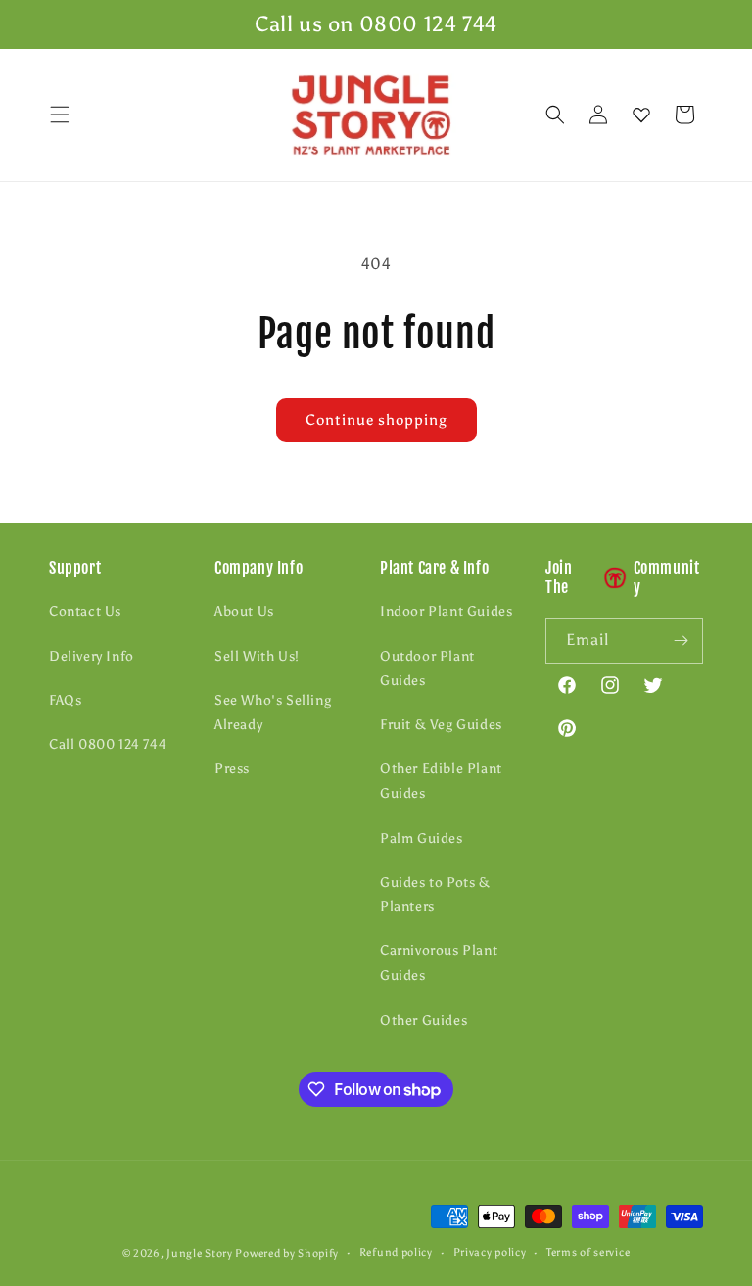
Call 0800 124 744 (107, 744)
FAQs (65, 700)
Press (232, 768)
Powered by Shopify (287, 1253)
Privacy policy (490, 1252)
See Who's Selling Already (272, 712)
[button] (59, 114)
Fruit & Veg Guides (441, 724)
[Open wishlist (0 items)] (641, 114)
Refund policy (396, 1252)
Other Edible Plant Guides (441, 781)
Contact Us (85, 611)
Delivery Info (91, 656)
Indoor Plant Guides (446, 611)
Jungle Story (200, 1253)
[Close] (720, 115)
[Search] (555, 114)
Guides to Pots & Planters (435, 894)
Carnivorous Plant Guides (438, 963)
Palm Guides (421, 838)
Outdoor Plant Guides (427, 668)
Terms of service (588, 1252)
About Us (244, 611)
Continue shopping (376, 420)
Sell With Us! (257, 656)
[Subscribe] (680, 641)
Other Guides (423, 1020)
